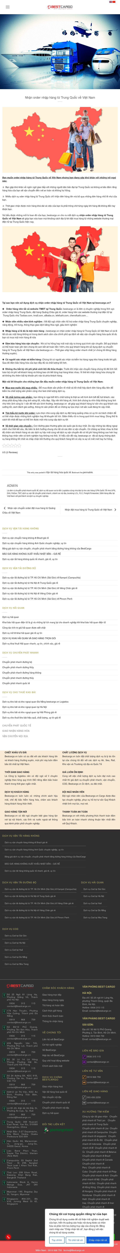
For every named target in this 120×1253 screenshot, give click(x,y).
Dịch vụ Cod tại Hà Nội (93, 896)
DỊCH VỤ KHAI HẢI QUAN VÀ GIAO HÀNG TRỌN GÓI (29, 638)
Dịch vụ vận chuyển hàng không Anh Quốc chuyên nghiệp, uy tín (34, 543)
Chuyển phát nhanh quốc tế (16, 683)
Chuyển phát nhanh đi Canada (97, 1159)
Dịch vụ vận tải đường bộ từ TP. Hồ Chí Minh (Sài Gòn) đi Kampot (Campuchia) (41, 577)
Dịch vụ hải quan (10, 617)
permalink (88, 472)
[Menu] (7, 7)
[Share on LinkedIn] (75, 461)
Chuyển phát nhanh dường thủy (18, 667)
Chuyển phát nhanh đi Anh (95, 1175)
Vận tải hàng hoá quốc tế (54, 1091)
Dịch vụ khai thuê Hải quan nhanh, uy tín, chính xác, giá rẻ (31, 643)
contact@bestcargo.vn (99, 1010)
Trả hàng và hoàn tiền (53, 1005)
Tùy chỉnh (57, 1240)
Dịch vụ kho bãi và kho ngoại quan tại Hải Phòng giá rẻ (29, 712)
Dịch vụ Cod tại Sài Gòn (94, 889)
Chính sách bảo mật (52, 1065)
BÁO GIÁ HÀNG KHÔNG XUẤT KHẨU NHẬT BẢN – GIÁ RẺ (31, 553)
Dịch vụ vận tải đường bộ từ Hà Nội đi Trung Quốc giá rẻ (30, 582)
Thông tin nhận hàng (52, 1021)
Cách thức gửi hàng (52, 1010)
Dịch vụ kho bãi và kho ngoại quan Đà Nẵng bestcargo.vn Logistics (35, 701)
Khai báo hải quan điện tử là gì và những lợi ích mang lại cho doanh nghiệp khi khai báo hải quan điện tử (54, 622)
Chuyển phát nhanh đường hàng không (21, 672)
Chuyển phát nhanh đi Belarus (101, 1151)
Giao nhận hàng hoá (52, 1086)
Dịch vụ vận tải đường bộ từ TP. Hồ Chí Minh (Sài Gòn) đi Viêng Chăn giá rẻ (39, 588)
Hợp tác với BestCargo (53, 1055)
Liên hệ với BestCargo (53, 1039)
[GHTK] (46, 1129)
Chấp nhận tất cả (98, 1240)
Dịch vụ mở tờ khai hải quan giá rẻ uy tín (22, 632)
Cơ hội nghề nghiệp (52, 1044)
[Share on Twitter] (57, 461)
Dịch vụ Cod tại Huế (92, 903)
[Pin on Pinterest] (69, 461)
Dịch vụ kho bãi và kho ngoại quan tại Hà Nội (24, 706)
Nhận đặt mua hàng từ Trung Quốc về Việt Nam (89, 509)
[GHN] (61, 1129)
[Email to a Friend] (63, 461)
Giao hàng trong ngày (53, 999)
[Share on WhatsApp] (45, 461)
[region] (79, 1228)
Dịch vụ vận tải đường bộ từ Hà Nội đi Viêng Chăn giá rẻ (30, 593)
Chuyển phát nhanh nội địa (55, 1107)
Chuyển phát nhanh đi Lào (95, 1128)
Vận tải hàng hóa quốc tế (58, 472)
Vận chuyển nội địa (51, 1097)
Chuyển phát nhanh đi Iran (101, 1202)
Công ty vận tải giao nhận (95, 1116)
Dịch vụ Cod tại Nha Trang (95, 917)
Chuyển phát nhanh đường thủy (18, 677)
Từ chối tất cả (75, 1240)
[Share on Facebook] (51, 461)
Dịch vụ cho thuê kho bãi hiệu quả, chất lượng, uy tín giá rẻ (31, 717)
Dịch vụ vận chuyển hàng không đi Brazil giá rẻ (25, 537)
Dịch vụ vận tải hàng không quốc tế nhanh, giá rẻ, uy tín (30, 559)
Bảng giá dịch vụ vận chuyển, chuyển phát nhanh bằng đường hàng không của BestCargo (46, 548)
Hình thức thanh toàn (52, 1015)
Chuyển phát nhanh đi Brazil (96, 1155)
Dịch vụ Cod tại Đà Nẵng (94, 910)
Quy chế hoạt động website (55, 1060)
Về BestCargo (49, 1049)
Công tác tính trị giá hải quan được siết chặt (23, 627)
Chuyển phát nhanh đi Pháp (103, 1171)
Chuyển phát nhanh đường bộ (17, 661)
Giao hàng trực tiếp (51, 994)
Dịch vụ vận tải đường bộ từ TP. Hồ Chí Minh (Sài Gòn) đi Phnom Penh (37, 598)
